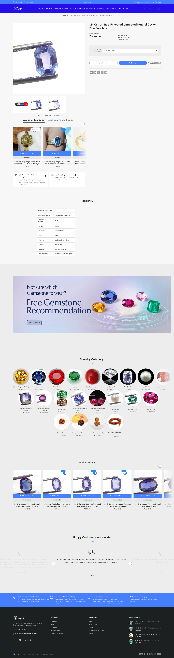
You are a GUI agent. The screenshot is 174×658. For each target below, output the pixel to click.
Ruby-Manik (56, 387)
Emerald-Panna (74, 387)
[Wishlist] (154, 9)
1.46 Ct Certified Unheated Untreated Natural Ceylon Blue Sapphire (117, 505)
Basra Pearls (115, 409)
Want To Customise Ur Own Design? (50, 115)
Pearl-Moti (146, 387)
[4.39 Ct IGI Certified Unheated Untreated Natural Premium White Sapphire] (131, 629)
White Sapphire (128, 387)
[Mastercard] (146, 654)
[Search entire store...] (145, 9)
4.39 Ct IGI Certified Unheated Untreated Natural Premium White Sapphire (148, 628)
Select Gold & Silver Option (97, 50)
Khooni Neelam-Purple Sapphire (44, 409)
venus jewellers (26, 500)
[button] (24, 153)
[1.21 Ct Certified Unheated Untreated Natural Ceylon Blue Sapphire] (57, 484)
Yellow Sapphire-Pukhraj (21, 387)
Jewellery (27, 157)
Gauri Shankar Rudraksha (97, 433)
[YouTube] (30, 640)
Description (87, 200)
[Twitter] (25, 640)
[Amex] (151, 654)
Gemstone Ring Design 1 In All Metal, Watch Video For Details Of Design (26, 163)
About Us (54, 617)
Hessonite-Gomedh (163, 387)
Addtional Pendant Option (61, 120)
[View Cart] (159, 9)
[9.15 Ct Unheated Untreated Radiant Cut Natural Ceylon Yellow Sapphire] (131, 635)
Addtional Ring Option (34, 120)
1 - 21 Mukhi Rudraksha (62, 433)
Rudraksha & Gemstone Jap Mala (115, 433)
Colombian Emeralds (133, 409)
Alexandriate (62, 409)
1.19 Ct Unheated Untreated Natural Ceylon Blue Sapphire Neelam (27, 505)
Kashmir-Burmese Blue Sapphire (80, 409)
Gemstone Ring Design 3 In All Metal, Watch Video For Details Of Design (87, 163)
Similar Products (87, 462)
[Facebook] (15, 640)
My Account (93, 617)
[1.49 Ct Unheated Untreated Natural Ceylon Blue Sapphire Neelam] (148, 484)
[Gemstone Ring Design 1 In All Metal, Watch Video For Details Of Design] (27, 141)
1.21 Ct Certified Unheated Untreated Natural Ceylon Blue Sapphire (57, 505)
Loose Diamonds (110, 387)
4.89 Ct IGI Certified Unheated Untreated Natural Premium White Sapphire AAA (148, 622)
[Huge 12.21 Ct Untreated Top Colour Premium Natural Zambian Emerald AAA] (131, 641)
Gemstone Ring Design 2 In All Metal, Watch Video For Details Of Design (57, 163)
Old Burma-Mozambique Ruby (97, 409)
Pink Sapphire (151, 409)
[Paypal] (159, 654)
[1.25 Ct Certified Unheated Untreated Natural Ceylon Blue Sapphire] (87, 484)
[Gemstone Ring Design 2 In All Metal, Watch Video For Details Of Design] (57, 141)
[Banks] (155, 654)
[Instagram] (20, 640)
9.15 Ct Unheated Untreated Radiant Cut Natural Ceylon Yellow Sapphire (148, 634)
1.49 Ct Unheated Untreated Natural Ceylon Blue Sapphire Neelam (148, 505)
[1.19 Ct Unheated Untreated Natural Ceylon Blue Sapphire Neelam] (27, 484)
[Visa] (141, 654)
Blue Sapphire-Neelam (39, 387)
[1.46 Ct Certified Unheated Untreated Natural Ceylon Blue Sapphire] (117, 484)
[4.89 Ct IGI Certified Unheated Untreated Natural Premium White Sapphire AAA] (131, 623)
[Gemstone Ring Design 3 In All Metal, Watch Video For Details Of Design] (87, 141)
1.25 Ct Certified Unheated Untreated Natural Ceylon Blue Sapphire (87, 505)
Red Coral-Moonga (92, 387)
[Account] (150, 9)
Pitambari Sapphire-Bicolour (26, 409)
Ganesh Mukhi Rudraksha (80, 433)
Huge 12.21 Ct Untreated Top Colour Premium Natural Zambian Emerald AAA (148, 640)
